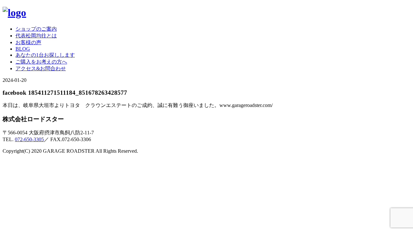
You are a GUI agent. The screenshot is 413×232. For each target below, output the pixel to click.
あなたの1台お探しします (45, 55)
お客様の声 (28, 42)
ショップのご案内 (36, 29)
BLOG (22, 49)
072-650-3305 (29, 139)
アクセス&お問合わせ (40, 68)
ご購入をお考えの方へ (41, 61)
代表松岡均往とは (36, 35)
